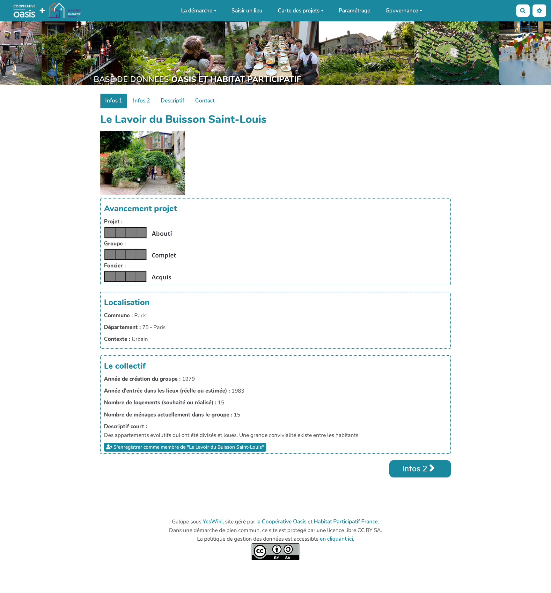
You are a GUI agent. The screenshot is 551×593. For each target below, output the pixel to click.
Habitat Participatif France (346, 521)
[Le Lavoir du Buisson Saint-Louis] (142, 162)
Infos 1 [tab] (113, 100)
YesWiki (213, 521)
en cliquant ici (336, 539)
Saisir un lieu (246, 10)
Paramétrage (354, 10)
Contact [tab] (205, 100)
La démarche (196, 10)
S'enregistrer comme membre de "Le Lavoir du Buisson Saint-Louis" (188, 447)
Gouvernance (402, 10)
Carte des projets (299, 10)
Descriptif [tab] (172, 100)
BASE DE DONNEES (197, 79)
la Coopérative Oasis (281, 521)
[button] (539, 10)
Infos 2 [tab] (141, 100)
